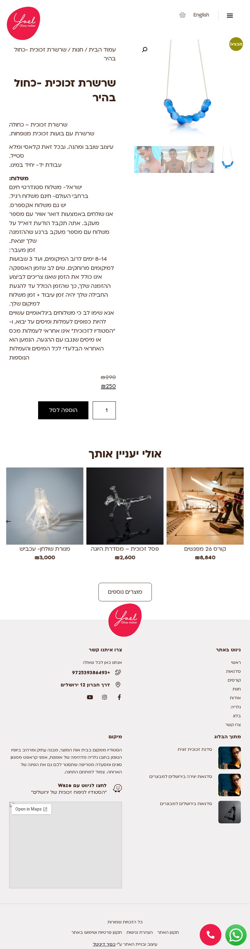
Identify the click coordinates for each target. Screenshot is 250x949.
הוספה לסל (63, 410)
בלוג (237, 716)
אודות (235, 698)
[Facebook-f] (119, 697)
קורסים (234, 680)
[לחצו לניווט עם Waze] (117, 788)
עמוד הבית (102, 50)
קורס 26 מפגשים (205, 549)
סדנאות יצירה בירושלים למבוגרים (180, 776)
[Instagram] (104, 697)
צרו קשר (233, 725)
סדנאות (233, 671)
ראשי (236, 662)
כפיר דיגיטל (104, 944)
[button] (230, 15)
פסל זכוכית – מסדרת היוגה (125, 549)
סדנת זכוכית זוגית (195, 749)
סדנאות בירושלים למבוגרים (186, 804)
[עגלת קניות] (182, 15)
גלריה (236, 707)
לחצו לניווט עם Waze (82, 785)
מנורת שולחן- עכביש (45, 549)
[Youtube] (90, 697)
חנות (77, 50)
